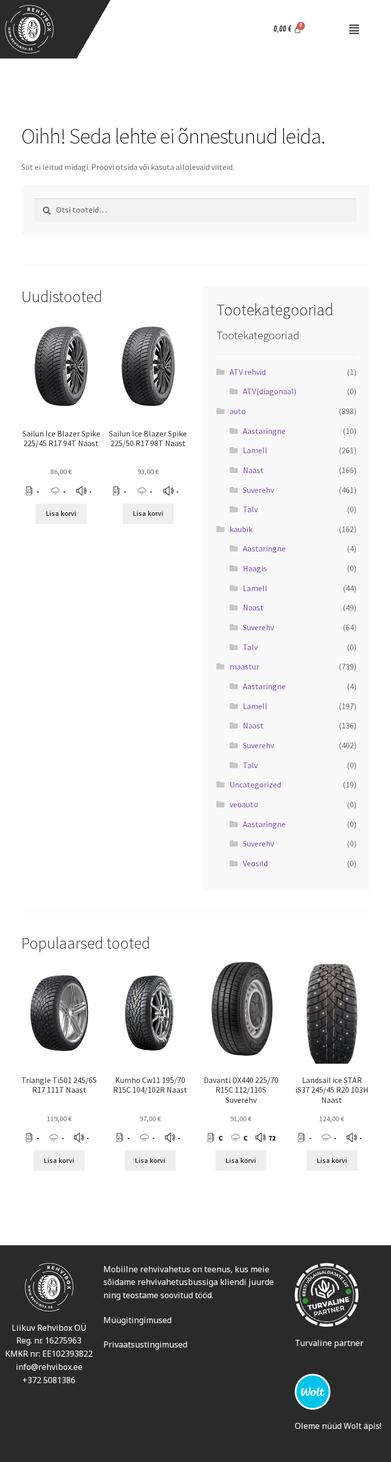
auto (238, 411)
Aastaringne (264, 431)
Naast (253, 470)
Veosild (255, 863)
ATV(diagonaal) (269, 391)
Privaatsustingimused (145, 1344)
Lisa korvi (61, 513)
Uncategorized (255, 784)
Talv (250, 509)
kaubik (241, 529)
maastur (244, 666)
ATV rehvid (248, 372)
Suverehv (258, 490)
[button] (353, 29)
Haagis (255, 568)
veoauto (244, 804)
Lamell (255, 450)
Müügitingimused (137, 1320)
